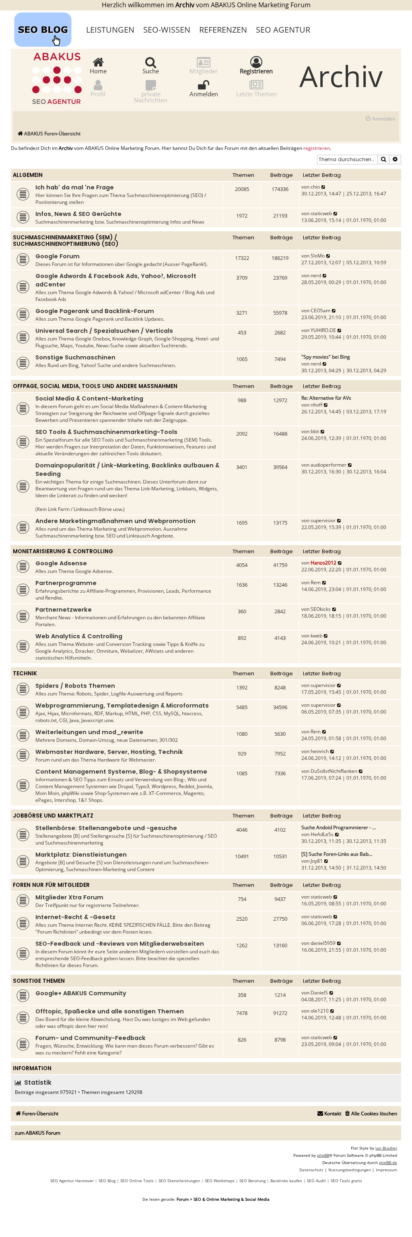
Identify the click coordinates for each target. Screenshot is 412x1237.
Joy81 (317, 860)
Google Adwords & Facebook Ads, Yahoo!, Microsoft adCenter (115, 280)
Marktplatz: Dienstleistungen (81, 855)
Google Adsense (61, 563)
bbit (315, 431)
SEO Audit (316, 1180)
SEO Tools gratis (346, 1180)
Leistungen (110, 29)
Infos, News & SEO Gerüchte (78, 214)
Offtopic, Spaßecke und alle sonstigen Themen (109, 1011)
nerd (316, 275)
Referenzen (223, 29)
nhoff (316, 404)
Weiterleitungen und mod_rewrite (89, 732)
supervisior (323, 520)
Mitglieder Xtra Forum (69, 897)
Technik (25, 673)
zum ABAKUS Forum (37, 1132)
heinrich (320, 751)
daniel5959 (323, 943)
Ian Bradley (386, 1148)
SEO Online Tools (137, 1180)
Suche (150, 70)
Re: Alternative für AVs (326, 397)
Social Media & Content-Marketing (89, 398)
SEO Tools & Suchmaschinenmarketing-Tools (106, 432)
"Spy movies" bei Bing (325, 356)
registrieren (316, 148)
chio (315, 186)
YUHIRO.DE (323, 330)
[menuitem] (380, 119)
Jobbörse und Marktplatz (53, 816)
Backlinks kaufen (286, 1180)
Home (98, 70)
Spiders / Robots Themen (75, 686)
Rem (316, 582)
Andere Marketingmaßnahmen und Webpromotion (115, 521)
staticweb (321, 213)
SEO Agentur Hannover (72, 1180)
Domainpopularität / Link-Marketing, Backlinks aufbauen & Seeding (127, 469)
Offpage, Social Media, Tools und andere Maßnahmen (95, 386)
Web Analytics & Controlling (78, 636)
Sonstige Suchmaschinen (75, 357)
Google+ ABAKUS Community (80, 993)
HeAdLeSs (322, 834)
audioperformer (328, 464)
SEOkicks (321, 609)
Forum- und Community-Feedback (90, 1038)
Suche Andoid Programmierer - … (338, 827)
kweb (316, 635)
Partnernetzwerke (63, 610)
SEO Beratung (252, 1180)
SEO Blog (107, 1180)
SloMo (318, 255)
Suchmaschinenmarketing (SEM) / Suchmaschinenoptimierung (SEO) (65, 241)
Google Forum (57, 256)
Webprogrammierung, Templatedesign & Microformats (122, 706)
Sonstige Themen (39, 981)
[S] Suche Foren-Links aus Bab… (336, 854)
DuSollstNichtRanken (334, 771)
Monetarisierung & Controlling (63, 551)
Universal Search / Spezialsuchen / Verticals (104, 331)
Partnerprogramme (66, 583)
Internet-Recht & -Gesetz (75, 917)
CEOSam (320, 310)
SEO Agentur (283, 29)
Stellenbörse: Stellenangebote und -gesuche (106, 828)
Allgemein (28, 175)
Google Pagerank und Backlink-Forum (94, 311)
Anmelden (204, 93)
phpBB (323, 1155)
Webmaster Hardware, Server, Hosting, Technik (109, 752)
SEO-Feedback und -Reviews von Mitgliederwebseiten (119, 944)
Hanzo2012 (323, 562)
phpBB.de (388, 1162)
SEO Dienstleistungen (179, 1180)
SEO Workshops (220, 1180)
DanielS (319, 992)
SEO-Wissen (166, 29)
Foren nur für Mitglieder (51, 885)
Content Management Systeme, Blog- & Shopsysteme (121, 772)
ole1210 (320, 1010)
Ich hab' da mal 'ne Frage (74, 187)
